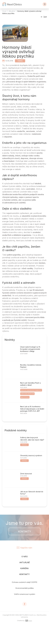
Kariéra (24, 568)
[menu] (45, 4)
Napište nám (26, 547)
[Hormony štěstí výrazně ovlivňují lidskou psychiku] (15, 33)
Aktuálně (12, 11)
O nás (25, 556)
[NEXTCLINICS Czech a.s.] (12, 4)
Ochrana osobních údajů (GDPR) (24, 582)
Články (20, 61)
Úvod (4, 11)
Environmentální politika (24, 588)
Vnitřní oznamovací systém (24, 594)
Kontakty (24, 531)
